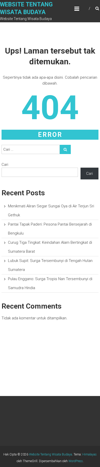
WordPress (75, 461)
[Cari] (65, 149)
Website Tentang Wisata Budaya (50, 454)
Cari (5, 164)
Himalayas (89, 454)
